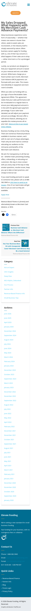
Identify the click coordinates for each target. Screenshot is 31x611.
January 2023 (9, 387)
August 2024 (8, 340)
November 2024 (10, 331)
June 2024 (7, 348)
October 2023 (9, 374)
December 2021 (10, 431)
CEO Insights (9, 272)
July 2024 (7, 344)
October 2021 (9, 439)
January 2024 (9, 366)
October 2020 (9, 492)
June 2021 (7, 457)
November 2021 (10, 435)
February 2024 (9, 361)
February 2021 (9, 474)
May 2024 (7, 353)
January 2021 (9, 479)
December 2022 (10, 392)
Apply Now (15, 13)
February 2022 (9, 426)
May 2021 (7, 461)
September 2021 (10, 444)
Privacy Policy (7, 591)
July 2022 (7, 409)
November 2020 (10, 487)
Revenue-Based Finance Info (9, 235)
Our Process (8, 285)
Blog (4, 585)
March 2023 (8, 383)
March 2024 (8, 357)
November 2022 (10, 396)
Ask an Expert (9, 267)
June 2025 (7, 318)
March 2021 (8, 470)
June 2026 (7, 314)
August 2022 (8, 405)
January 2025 (9, 327)
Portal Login (6, 588)
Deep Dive (8, 276)
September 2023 (10, 379)
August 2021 (8, 448)
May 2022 (7, 418)
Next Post (16, 246)
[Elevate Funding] (9, 3)
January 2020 (9, 500)
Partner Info (8, 289)
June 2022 (7, 413)
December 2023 (10, 370)
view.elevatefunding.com (15, 561)
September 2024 (10, 335)
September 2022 (10, 400)
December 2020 (10, 483)
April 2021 (7, 466)
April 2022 (7, 422)
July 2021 (7, 452)
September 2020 (10, 496)
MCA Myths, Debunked (12, 280)
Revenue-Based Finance (11, 578)
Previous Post (14, 229)
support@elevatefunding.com (17, 558)
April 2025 (7, 322)
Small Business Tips (11, 298)
